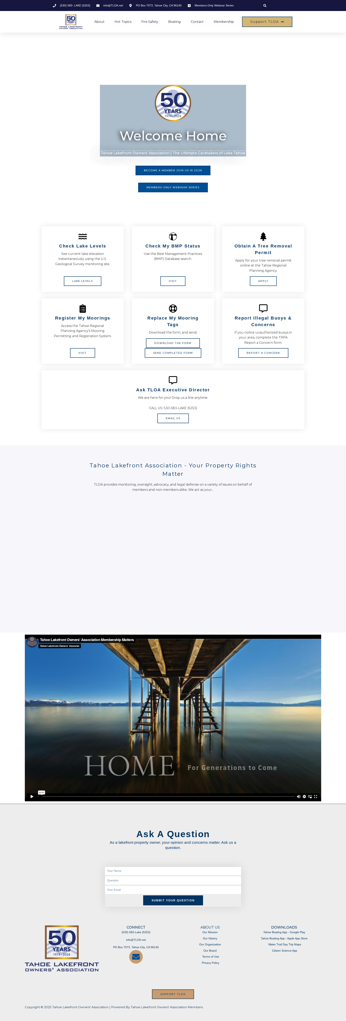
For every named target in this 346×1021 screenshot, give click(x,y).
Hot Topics (123, 22)
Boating (174, 22)
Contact (197, 22)
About (99, 22)
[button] (265, 5)
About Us (210, 927)
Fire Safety (149, 22)
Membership (224, 22)
